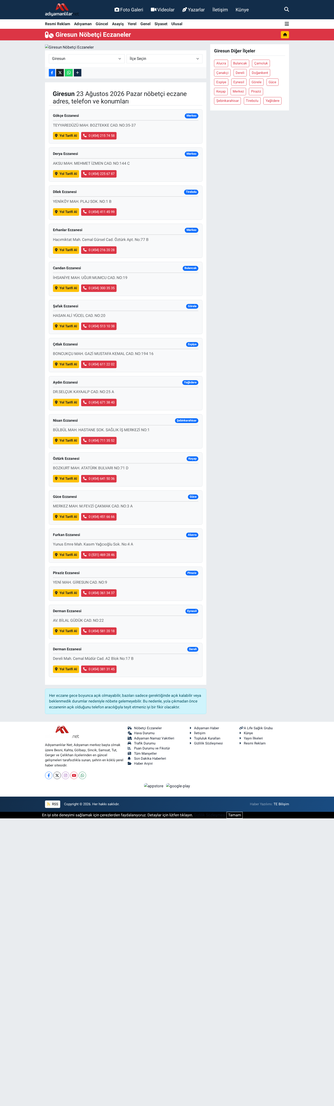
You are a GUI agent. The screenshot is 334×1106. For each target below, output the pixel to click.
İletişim (220, 9)
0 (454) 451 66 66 (102, 517)
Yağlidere (272, 101)
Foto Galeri (131, 9)
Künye (242, 9)
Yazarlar (196, 9)
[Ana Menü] (287, 24)
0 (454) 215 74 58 (102, 136)
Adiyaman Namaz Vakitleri (154, 738)
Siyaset (161, 24)
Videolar (165, 9)
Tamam (234, 815)
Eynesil (238, 82)
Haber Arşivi (143, 763)
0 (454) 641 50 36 (102, 479)
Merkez (238, 91)
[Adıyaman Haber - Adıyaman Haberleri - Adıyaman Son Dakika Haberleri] (62, 9)
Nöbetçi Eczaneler (148, 728)
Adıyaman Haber (206, 728)
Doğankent (260, 73)
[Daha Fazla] (77, 72)
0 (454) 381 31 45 (102, 669)
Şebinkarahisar (227, 101)
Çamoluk (261, 63)
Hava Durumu (144, 733)
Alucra (221, 63)
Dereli (240, 73)
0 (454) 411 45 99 (102, 212)
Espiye (221, 82)
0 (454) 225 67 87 (102, 174)
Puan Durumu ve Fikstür (152, 748)
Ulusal (176, 24)
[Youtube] (74, 775)
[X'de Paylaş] (60, 72)
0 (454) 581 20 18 (102, 631)
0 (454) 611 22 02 (102, 364)
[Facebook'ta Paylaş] (52, 72)
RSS (54, 804)
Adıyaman (83, 24)
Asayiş (118, 24)
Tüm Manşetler (145, 753)
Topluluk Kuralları (207, 738)
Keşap (221, 91)
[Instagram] (65, 775)
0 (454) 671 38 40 (102, 402)
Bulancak (240, 63)
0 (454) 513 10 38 (102, 326)
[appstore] (154, 785)
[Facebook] (48, 775)
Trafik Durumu (144, 743)
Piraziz (256, 91)
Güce (272, 82)
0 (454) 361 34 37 (102, 593)
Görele (257, 82)
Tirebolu (252, 101)
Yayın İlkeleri (253, 738)
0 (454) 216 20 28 (102, 250)
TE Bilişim (281, 804)
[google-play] (178, 785)
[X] (57, 775)
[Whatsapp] (82, 775)
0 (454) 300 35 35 (102, 288)
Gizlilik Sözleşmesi (208, 743)
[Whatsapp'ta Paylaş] (69, 72)
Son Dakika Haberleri (150, 758)
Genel (145, 24)
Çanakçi (222, 73)
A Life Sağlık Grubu (258, 728)
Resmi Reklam (57, 24)
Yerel (132, 24)
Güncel (102, 24)
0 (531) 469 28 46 (102, 555)
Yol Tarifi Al (68, 136)
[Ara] (286, 9)
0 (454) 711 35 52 (102, 440)
